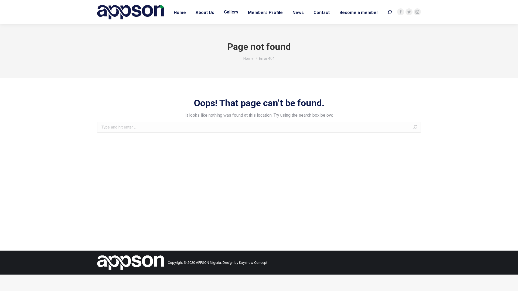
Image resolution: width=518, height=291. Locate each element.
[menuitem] (180, 12)
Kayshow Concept (253, 263)
